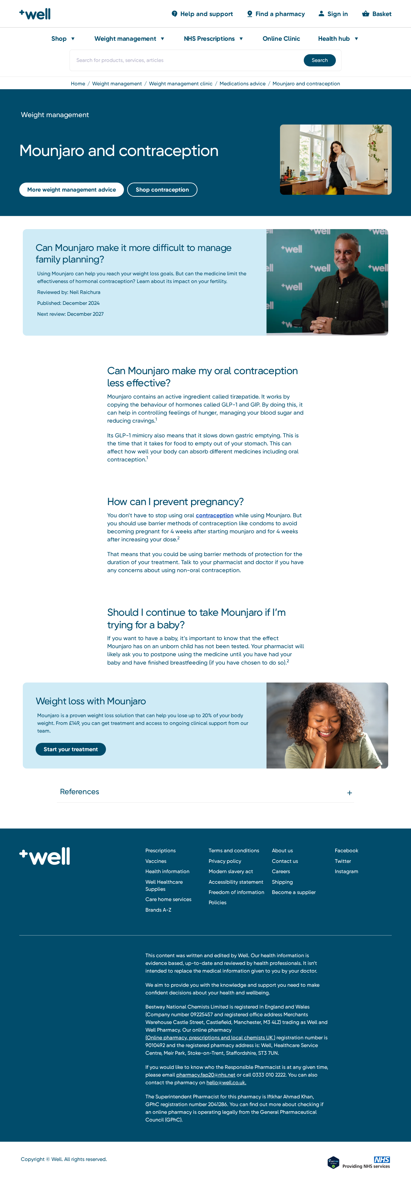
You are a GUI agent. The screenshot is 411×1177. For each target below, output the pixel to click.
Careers (281, 871)
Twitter (343, 861)
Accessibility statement (236, 882)
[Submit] (319, 60)
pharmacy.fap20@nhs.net (205, 1075)
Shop (58, 38)
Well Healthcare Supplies (164, 885)
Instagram (346, 871)
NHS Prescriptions (209, 38)
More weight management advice (71, 189)
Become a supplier (294, 892)
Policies (217, 902)
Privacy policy (225, 861)
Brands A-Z (158, 910)
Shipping (282, 882)
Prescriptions (160, 850)
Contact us (285, 861)
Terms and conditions (234, 850)
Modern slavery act (231, 871)
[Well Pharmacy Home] (37, 13)
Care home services (168, 899)
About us (282, 850)
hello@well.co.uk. (226, 1082)
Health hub (334, 38)
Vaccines (155, 861)
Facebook (346, 850)
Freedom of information (236, 892)
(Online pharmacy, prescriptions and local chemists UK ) (210, 1038)
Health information (167, 871)
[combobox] (205, 60)
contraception (214, 515)
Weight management (125, 38)
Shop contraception (162, 189)
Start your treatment (71, 749)
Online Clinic (281, 38)
